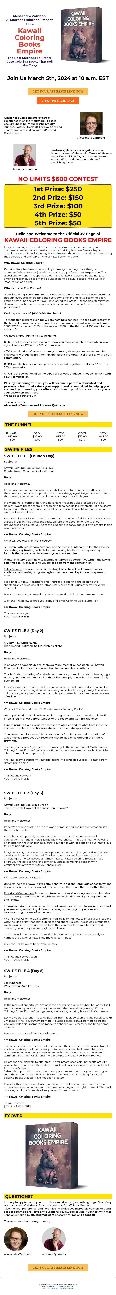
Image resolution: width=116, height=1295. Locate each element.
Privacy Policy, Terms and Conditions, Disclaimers (58, 1288)
